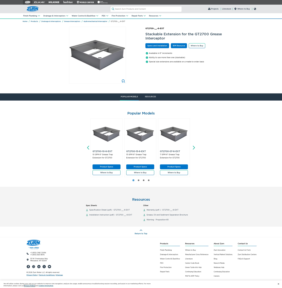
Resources (153, 16)
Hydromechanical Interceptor (95, 21)
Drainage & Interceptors (54, 16)
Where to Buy (243, 9)
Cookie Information (46, 286)
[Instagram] (34, 266)
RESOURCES (150, 97)
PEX (103, 16)
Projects (215, 9)
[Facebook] (29, 266)
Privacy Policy (32, 275)
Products (34, 21)
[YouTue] (50, 266)
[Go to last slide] (88, 147)
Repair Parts (137, 16)
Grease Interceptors (72, 21)
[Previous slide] (66, 55)
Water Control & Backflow (83, 16)
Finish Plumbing (30, 16)
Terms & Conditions (47, 275)
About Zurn (219, 244)
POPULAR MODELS (129, 97)
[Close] (278, 283)
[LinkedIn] (39, 266)
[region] (141, 284)
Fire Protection (118, 16)
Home (25, 21)
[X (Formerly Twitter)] (44, 266)
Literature (226, 9)
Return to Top (141, 234)
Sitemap (59, 275)
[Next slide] (128, 55)
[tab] (138, 180)
